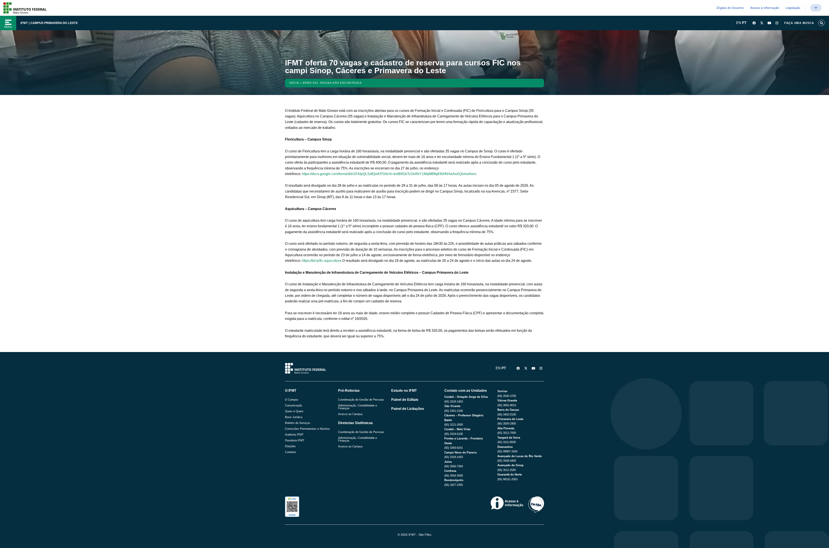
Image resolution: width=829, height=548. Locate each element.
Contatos (290, 452)
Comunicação (293, 405)
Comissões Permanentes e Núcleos (307, 428)
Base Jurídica (293, 417)
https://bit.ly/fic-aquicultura (321, 260)
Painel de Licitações (407, 409)
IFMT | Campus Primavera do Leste (49, 23)
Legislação (793, 7)
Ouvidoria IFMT (294, 440)
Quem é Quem (294, 411)
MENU (8, 26)
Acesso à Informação (764, 7)
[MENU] (8, 22)
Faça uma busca (799, 23)
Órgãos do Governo (730, 7)
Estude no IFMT (404, 390)
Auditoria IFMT (294, 434)
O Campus (291, 399)
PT (744, 23)
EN (738, 23)
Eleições (290, 446)
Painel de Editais (404, 399)
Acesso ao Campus (350, 414)
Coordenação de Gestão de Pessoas (361, 399)
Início (294, 82)
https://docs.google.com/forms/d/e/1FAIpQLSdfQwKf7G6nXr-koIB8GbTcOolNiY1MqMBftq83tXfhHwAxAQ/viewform (389, 174)
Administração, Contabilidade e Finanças (357, 407)
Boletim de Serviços (297, 423)
